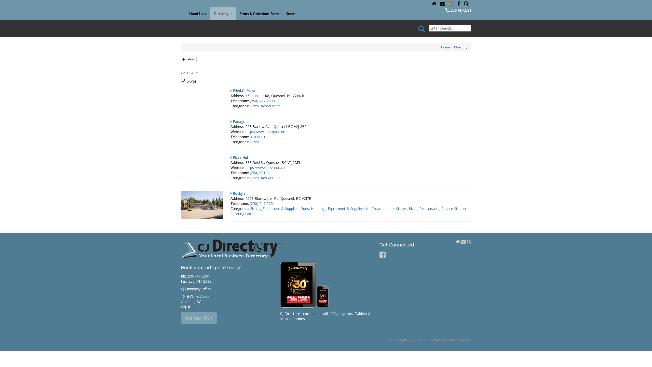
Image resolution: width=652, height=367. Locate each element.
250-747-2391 (460, 10)
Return (190, 59)
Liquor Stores (396, 208)
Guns (305, 208)
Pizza (254, 105)
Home (445, 47)
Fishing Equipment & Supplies (274, 208)
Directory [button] (221, 14)
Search (291, 14)
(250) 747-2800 (262, 100)
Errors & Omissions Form (259, 14)
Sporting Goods (243, 213)
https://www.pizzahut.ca (265, 167)
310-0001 (257, 136)
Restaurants (271, 105)
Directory (460, 47)
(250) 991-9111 (262, 172)
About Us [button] (196, 14)
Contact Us (198, 318)
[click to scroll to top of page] (645, 361)
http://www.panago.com (265, 131)
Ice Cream (374, 208)
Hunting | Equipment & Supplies (337, 208)
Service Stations (454, 208)
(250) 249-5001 (262, 203)
